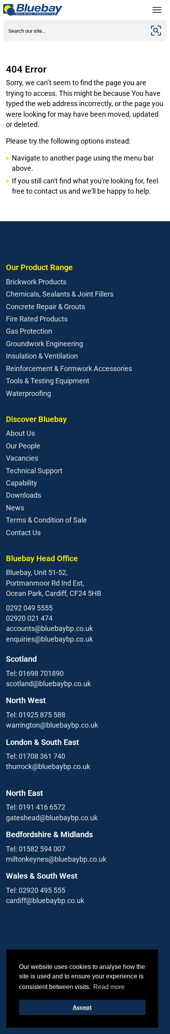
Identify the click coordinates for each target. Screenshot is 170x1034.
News (15, 508)
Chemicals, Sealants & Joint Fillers (59, 294)
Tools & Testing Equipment (47, 381)
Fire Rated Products (37, 319)
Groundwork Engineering (44, 344)
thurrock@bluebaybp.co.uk (48, 766)
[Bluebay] (32, 10)
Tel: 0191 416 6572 (35, 807)
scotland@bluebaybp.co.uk (48, 683)
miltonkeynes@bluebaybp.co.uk (56, 859)
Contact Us (23, 532)
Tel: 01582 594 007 (35, 849)
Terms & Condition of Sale (46, 520)
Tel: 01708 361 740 (35, 756)
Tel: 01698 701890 (35, 673)
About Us (20, 433)
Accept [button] (82, 1007)
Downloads (23, 495)
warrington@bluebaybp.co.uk (52, 725)
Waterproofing (28, 393)
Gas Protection (29, 331)
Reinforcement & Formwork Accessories (69, 368)
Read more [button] (109, 987)
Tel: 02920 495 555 (35, 890)
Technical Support (34, 471)
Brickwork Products (36, 282)
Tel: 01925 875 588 (35, 715)
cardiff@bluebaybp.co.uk (45, 900)
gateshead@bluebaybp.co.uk (52, 818)
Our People (23, 446)
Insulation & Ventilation (42, 356)
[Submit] (156, 30)
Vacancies (22, 458)
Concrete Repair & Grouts (45, 306)
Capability (21, 483)
